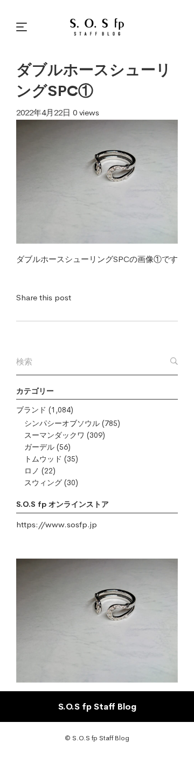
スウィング (43, 482)
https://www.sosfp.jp (56, 524)
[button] (23, 27)
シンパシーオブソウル (62, 423)
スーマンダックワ (54, 435)
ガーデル (39, 447)
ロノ (31, 471)
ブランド (31, 410)
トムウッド (43, 459)
